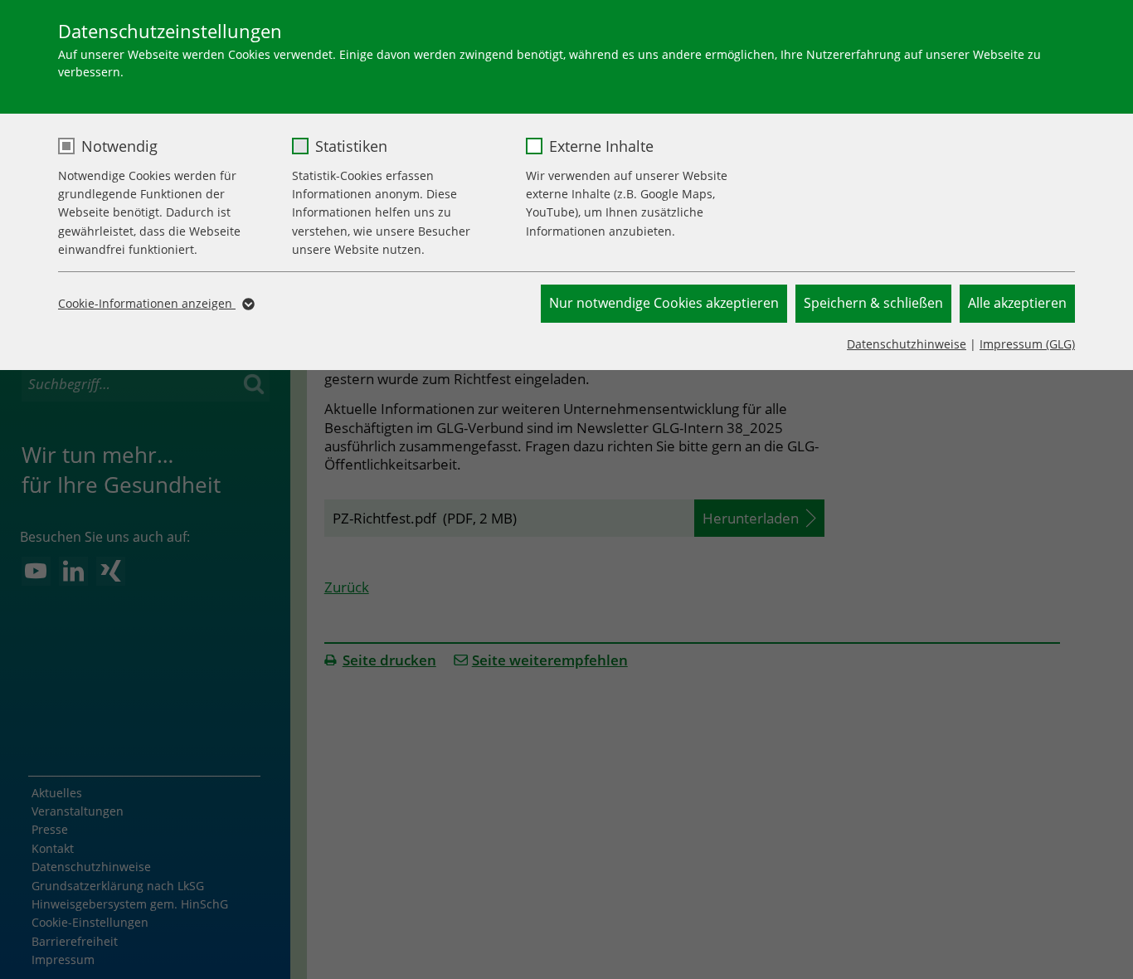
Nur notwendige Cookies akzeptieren (664, 303)
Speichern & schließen (873, 303)
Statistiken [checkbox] (351, 146)
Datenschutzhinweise (906, 344)
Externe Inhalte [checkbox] (601, 146)
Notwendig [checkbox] (119, 146)
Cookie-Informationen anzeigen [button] (147, 303)
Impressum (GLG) (1027, 344)
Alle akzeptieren (1017, 303)
